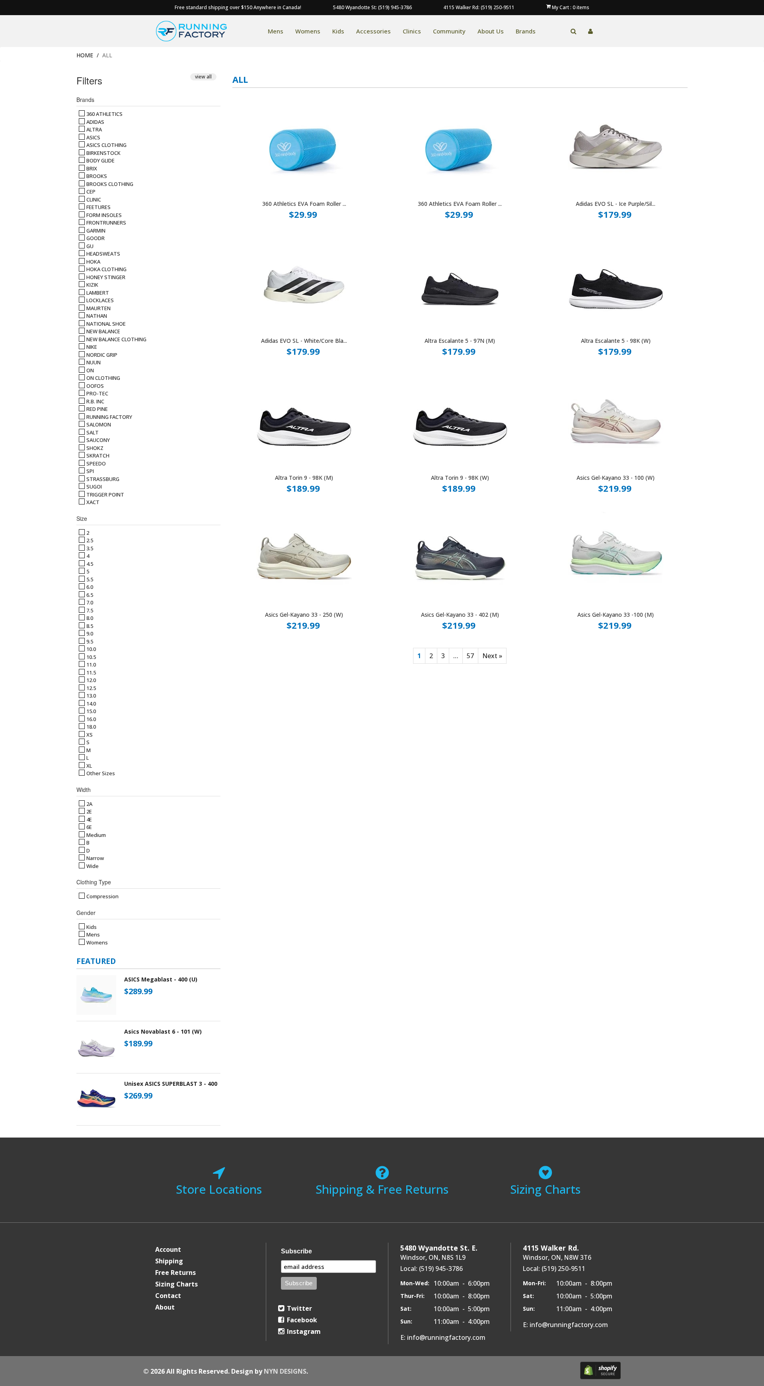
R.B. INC (94, 401)
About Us (490, 31)
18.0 (90, 726)
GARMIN (95, 230)
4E (88, 819)
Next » (492, 655)
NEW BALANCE (102, 331)
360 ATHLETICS (104, 113)
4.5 (89, 563)
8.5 (89, 625)
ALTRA (93, 129)
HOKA (92, 261)
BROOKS (96, 176)
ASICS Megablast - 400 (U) (160, 979)
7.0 (89, 602)
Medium (95, 835)
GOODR (95, 238)
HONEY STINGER (105, 277)
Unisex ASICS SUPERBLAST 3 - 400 (170, 1083)
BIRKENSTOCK (103, 152)
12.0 (90, 680)
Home (84, 55)
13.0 (90, 695)
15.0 (90, 711)
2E (88, 811)
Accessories (373, 31)
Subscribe (296, 1251)
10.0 (90, 649)
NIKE (91, 346)
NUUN (93, 362)
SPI (89, 471)
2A (88, 803)
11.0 (90, 664)
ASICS (92, 137)
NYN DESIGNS (285, 1371)
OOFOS (94, 385)
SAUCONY (97, 440)
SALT (92, 432)
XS (89, 734)
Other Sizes (100, 773)
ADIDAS (94, 121)
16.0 (90, 719)
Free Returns (175, 1272)
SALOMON (98, 424)
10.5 (90, 657)
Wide (92, 866)
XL (88, 765)
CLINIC (93, 199)
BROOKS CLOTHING (109, 184)
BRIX (91, 168)
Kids (338, 31)
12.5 (90, 688)
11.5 (90, 672)
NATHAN (96, 315)
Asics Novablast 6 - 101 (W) (163, 1031)
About (165, 1307)
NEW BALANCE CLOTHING (115, 339)
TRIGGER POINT (104, 494)
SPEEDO (95, 463)
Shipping (169, 1261)
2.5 (89, 540)
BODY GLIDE (100, 160)
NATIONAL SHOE (105, 323)
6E (88, 827)
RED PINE (96, 408)
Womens (307, 31)
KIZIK (91, 284)
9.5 (89, 641)
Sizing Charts (176, 1284)
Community (449, 31)
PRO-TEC (96, 393)
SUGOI (93, 486)
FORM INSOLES (103, 215)
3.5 (89, 548)
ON (89, 370)
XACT (92, 502)
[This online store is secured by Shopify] (600, 1370)
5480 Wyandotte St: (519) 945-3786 (372, 7)
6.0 (89, 586)
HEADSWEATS (102, 253)
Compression (102, 896)
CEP (90, 191)
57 (470, 655)
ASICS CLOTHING (106, 145)
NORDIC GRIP (101, 354)
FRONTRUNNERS (105, 222)
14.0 (90, 703)
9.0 (89, 633)
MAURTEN (98, 308)
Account (168, 1249)
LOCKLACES (99, 300)
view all (203, 76)
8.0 (89, 618)
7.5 (89, 610)
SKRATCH (97, 455)
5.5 (89, 579)
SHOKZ (94, 448)
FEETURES (98, 207)
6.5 (89, 594)
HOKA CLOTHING (106, 269)
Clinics (412, 31)
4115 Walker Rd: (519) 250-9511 (479, 7)
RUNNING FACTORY (108, 416)
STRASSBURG (102, 479)
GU (89, 246)
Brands (526, 31)
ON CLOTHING (102, 377)
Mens (275, 31)
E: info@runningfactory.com (442, 1337)
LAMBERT (97, 292)
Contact (168, 1295)
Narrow (94, 858)
